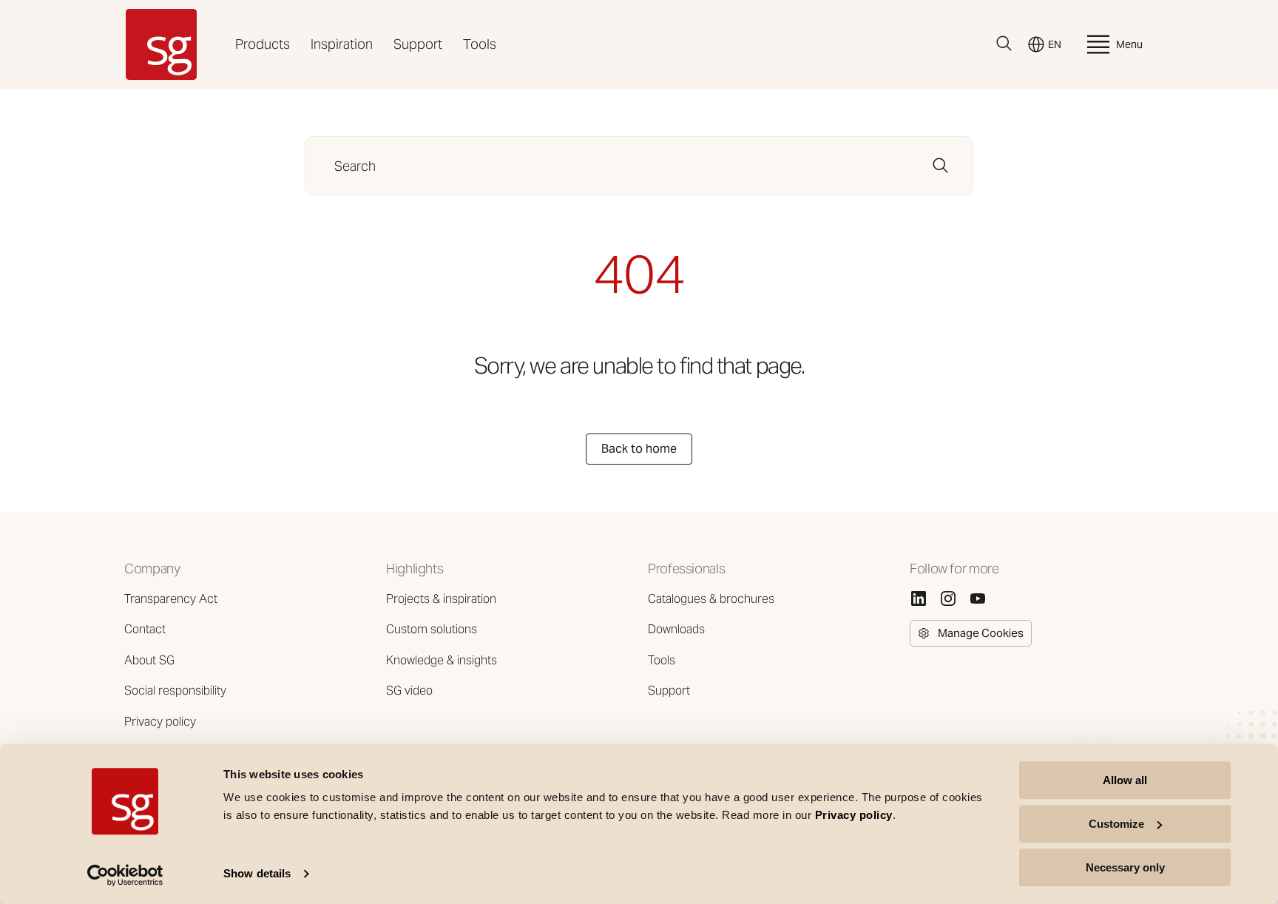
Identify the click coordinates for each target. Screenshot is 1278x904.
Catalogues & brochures (711, 599)
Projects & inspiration (441, 599)
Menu (1129, 44)
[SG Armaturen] (161, 44)
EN (1054, 44)
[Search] (1004, 43)
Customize (1116, 823)
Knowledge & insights (441, 660)
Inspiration (342, 44)
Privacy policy (160, 721)
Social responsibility (175, 690)
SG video (409, 690)
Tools (479, 44)
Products (262, 44)
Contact (145, 629)
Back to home (639, 448)
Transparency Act (170, 599)
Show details (257, 874)
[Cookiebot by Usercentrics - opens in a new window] (125, 875)
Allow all (1125, 780)
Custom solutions (431, 629)
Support (417, 44)
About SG (149, 660)
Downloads (676, 629)
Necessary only (1125, 867)
